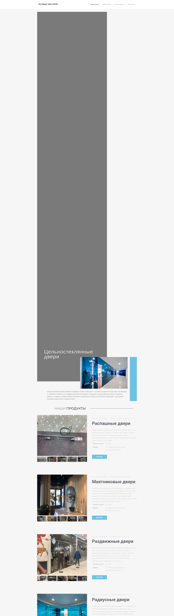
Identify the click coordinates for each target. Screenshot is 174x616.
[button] (39, 435)
